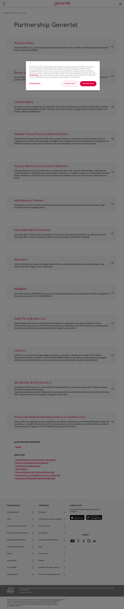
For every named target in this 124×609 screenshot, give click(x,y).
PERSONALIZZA (34, 83)
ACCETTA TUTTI (88, 84)
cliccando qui (33, 75)
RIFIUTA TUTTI (70, 84)
